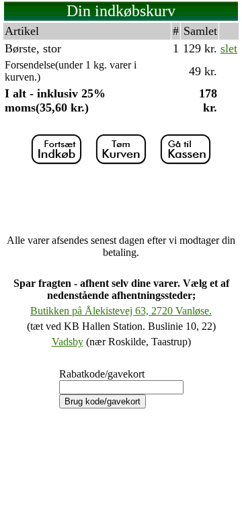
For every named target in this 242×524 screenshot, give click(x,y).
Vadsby (67, 341)
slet (228, 48)
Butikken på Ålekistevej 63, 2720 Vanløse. (121, 310)
